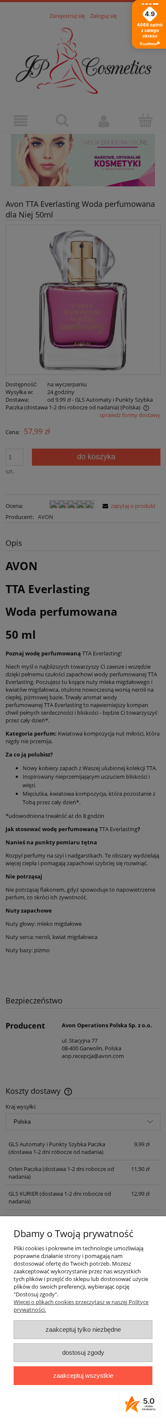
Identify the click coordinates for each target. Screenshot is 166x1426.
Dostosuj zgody (83, 1352)
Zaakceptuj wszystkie (83, 1375)
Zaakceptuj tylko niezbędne (83, 1329)
